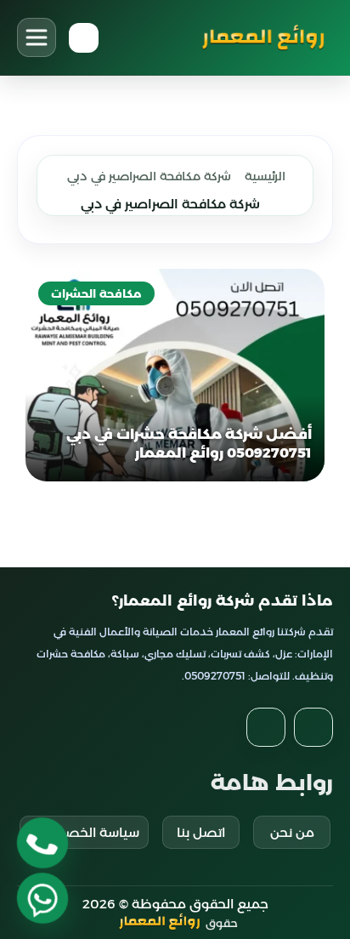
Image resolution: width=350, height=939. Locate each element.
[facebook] (313, 727)
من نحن (292, 832)
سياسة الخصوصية (84, 832)
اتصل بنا (201, 832)
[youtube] (265, 727)
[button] (36, 37)
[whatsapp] (42, 897)
